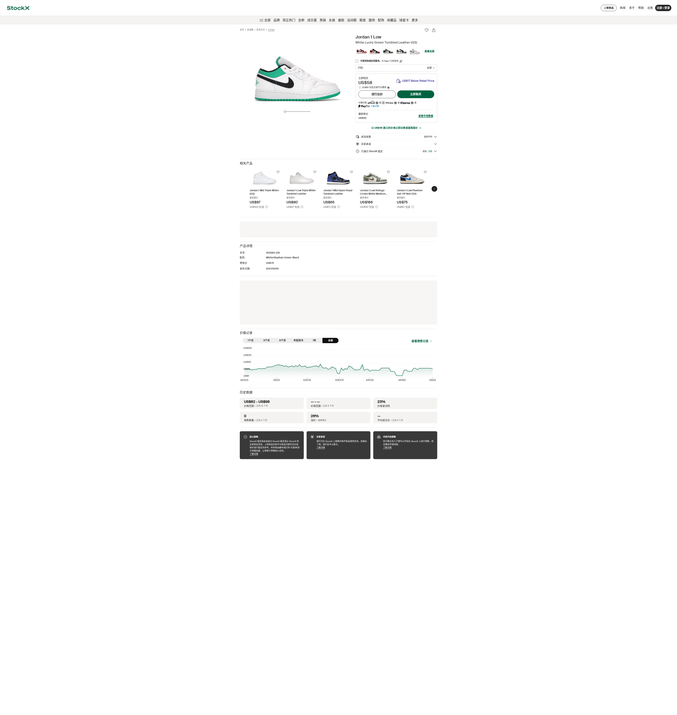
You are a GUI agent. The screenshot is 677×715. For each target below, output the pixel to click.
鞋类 (362, 20)
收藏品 (392, 20)
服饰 (372, 20)
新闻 (623, 8)
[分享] (433, 30)
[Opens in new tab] (377, 103)
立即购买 (415, 94)
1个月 (251, 340)
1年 (314, 340)
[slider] (285, 112)
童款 (341, 20)
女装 (332, 20)
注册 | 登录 (663, 8)
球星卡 (404, 20)
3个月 (266, 340)
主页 (242, 29)
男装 (323, 20)
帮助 (641, 8)
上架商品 (609, 7)
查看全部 (429, 51)
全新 (301, 20)
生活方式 (260, 29)
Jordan (271, 29)
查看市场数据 (425, 115)
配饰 (381, 20)
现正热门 (289, 20)
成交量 (312, 20)
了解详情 (374, 106)
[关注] (278, 172)
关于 (632, 8)
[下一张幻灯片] (434, 189)
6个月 (282, 340)
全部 (267, 20)
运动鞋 (352, 20)
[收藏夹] (426, 30)
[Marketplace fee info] (388, 87)
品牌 (276, 20)
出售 (650, 8)
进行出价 (377, 94)
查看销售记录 (419, 341)
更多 (415, 20)
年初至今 (298, 340)
